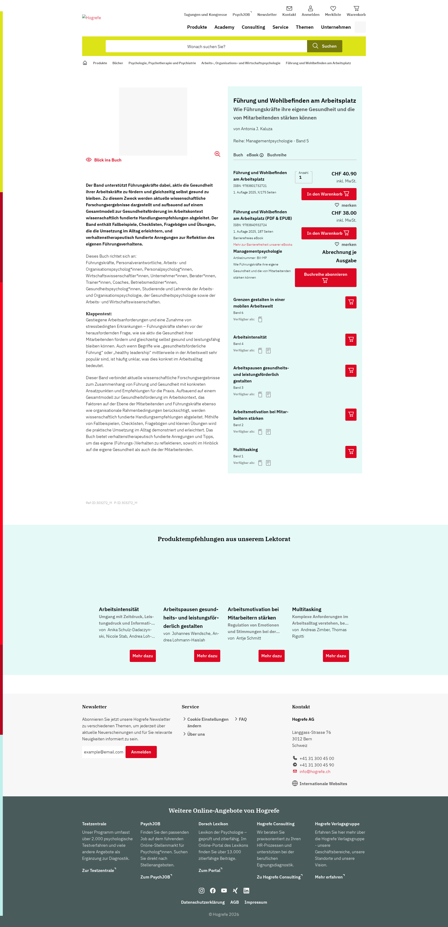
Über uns (196, 734)
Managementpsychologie (257, 251)
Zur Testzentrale (98, 870)
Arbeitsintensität (250, 337)
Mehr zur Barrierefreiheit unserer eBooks (262, 244)
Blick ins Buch (107, 160)
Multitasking (245, 449)
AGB (234, 902)
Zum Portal (209, 870)
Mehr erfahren (329, 877)
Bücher (117, 63)
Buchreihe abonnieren (325, 274)
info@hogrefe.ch (315, 771)
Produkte (197, 27)
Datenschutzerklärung (203, 902)
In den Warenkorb (325, 194)
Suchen (329, 46)
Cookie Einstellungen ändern (208, 722)
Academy (224, 27)
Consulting (253, 27)
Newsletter (267, 14)
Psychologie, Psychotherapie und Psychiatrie (162, 63)
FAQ (243, 719)
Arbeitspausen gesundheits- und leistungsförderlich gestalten (261, 374)
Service (280, 27)
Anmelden (141, 752)
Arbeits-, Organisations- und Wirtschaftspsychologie (240, 63)
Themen (305, 27)
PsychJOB (241, 14)
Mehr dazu (143, 655)
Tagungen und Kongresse (205, 14)
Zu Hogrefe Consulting (279, 877)
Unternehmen (336, 27)
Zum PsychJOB (155, 877)
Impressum (256, 902)
